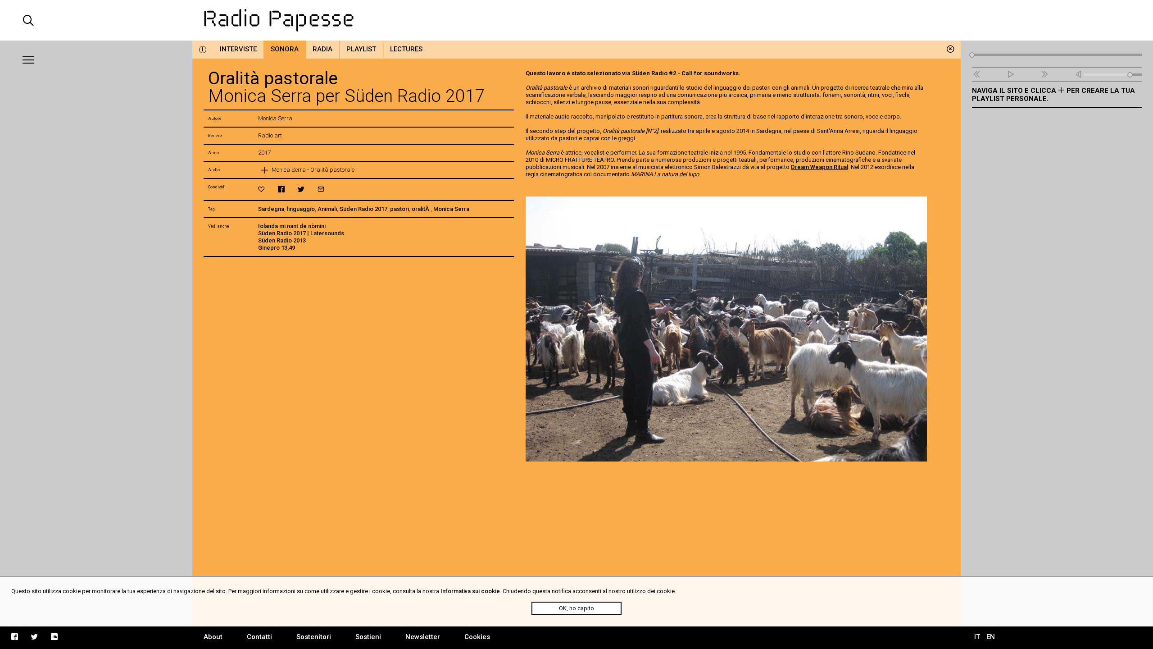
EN (990, 637)
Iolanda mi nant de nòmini (292, 226)
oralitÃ (421, 209)
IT (977, 637)
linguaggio (301, 209)
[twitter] (301, 189)
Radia (322, 49)
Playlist (361, 49)
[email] (321, 189)
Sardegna (271, 209)
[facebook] (281, 189)
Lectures (406, 49)
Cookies (477, 637)
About (213, 637)
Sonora (285, 49)
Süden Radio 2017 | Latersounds (301, 233)
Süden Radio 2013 (282, 240)
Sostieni (368, 637)
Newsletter (422, 637)
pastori (399, 209)
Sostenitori (313, 637)
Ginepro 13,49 (276, 247)
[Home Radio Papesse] (576, 20)
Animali (327, 209)
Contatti (259, 637)
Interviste (238, 49)
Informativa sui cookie (470, 591)
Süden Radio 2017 (363, 209)
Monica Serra (451, 209)
